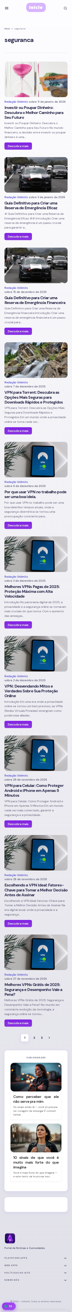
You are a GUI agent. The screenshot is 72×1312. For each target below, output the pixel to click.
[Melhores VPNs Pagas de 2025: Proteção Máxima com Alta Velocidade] (36, 554)
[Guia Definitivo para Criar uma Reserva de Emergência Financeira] (36, 265)
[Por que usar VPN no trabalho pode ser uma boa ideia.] (36, 459)
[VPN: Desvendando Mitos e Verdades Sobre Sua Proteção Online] (36, 653)
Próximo (49, 1037)
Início (36, 7)
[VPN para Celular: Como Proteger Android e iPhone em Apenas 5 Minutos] (36, 753)
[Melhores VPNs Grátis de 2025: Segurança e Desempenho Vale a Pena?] (36, 952)
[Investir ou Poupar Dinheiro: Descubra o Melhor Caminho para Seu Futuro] (36, 79)
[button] (6, 8)
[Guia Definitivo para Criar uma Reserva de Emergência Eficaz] (36, 175)
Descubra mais (18, 146)
